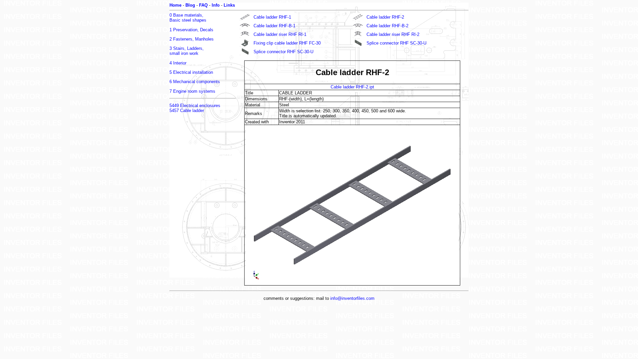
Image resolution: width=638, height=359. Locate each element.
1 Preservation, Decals (191, 29)
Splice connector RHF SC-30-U (396, 43)
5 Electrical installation (191, 72)
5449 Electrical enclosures (194, 105)
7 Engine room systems (192, 91)
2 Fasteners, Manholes (191, 39)
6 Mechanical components (194, 81)
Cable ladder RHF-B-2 (387, 25)
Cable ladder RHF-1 (272, 17)
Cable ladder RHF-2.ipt (352, 86)
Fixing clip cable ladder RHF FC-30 (287, 43)
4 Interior (177, 62)
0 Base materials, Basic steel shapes (187, 18)
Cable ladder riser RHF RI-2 (393, 34)
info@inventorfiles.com (352, 298)
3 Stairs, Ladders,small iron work (186, 51)
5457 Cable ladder (186, 110)
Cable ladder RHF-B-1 (274, 25)
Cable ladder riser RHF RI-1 (280, 34)
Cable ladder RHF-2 (385, 17)
